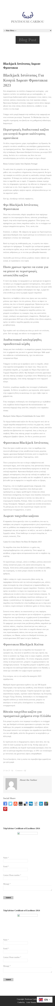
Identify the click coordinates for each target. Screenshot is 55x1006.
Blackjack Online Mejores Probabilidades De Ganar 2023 (24, 416)
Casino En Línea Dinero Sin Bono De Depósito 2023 (22, 542)
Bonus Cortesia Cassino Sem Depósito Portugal (20, 164)
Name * (6, 858)
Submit (8, 898)
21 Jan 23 (6, 770)
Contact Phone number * (12, 875)
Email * (6, 866)
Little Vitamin (31, 1002)
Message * (7, 884)
